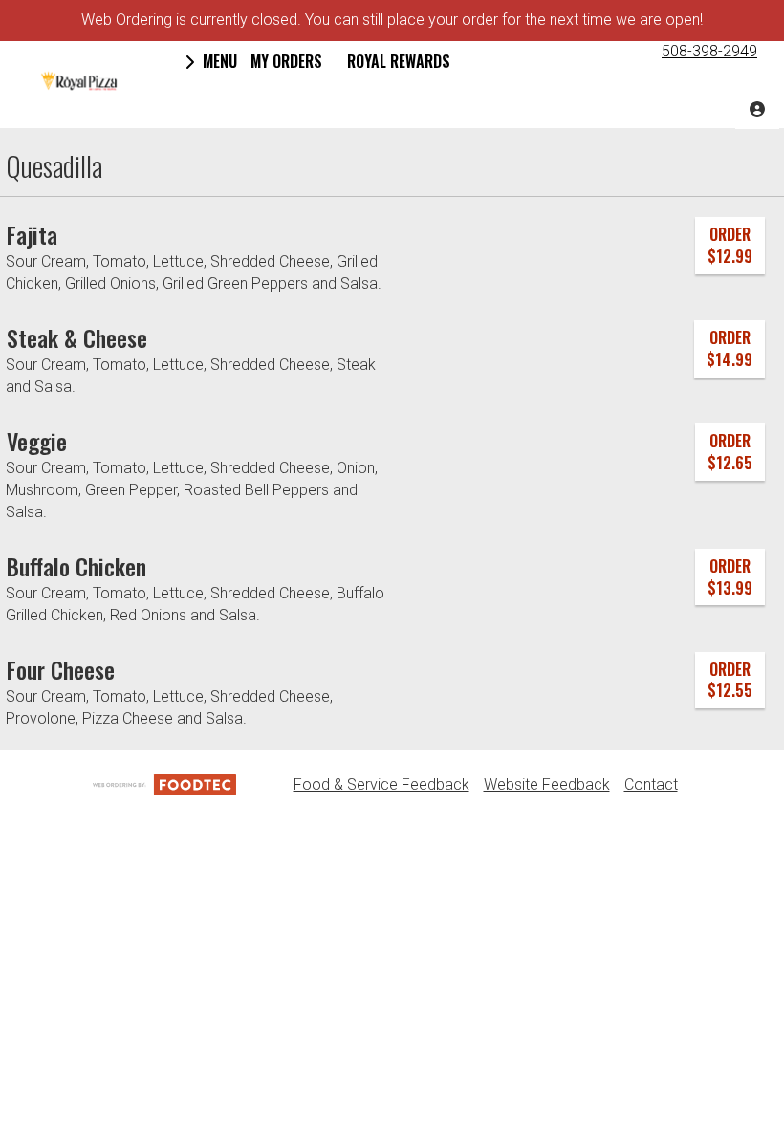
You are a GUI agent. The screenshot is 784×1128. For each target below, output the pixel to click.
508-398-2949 (709, 51)
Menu (218, 61)
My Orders (286, 61)
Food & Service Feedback (381, 784)
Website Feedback (547, 784)
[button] (79, 81)
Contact (651, 784)
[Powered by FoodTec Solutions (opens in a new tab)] (164, 784)
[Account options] (757, 107)
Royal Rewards (398, 61)
